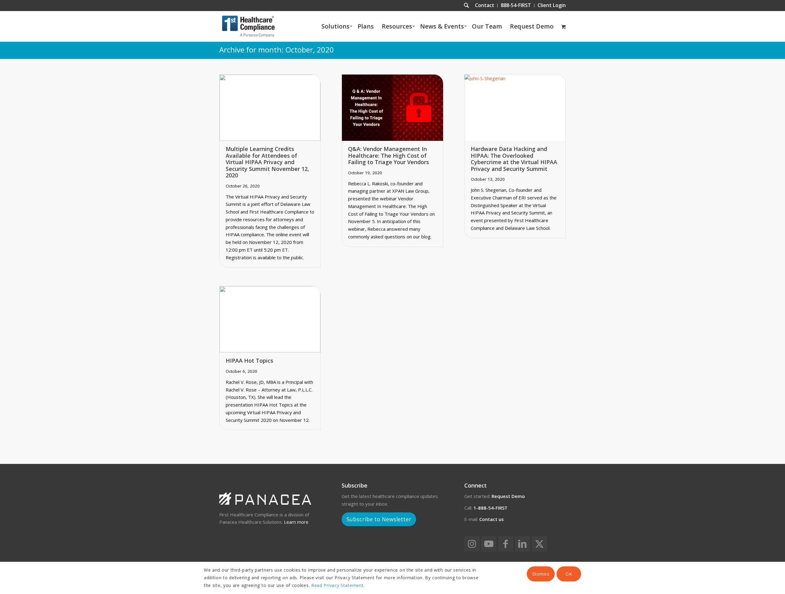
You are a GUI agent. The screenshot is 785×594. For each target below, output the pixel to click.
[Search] (466, 5)
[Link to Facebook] (505, 544)
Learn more (296, 522)
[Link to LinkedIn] (522, 544)
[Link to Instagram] (472, 544)
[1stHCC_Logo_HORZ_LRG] (248, 26)
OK (568, 574)
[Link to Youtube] (488, 544)
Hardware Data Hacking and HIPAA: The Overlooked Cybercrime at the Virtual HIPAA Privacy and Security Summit (514, 158)
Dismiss (541, 574)
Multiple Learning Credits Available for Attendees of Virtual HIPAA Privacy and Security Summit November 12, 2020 (267, 162)
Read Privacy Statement (337, 585)
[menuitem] (485, 5)
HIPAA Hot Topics (249, 360)
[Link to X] (539, 544)
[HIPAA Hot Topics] (270, 319)
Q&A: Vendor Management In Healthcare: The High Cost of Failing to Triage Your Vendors (388, 155)
